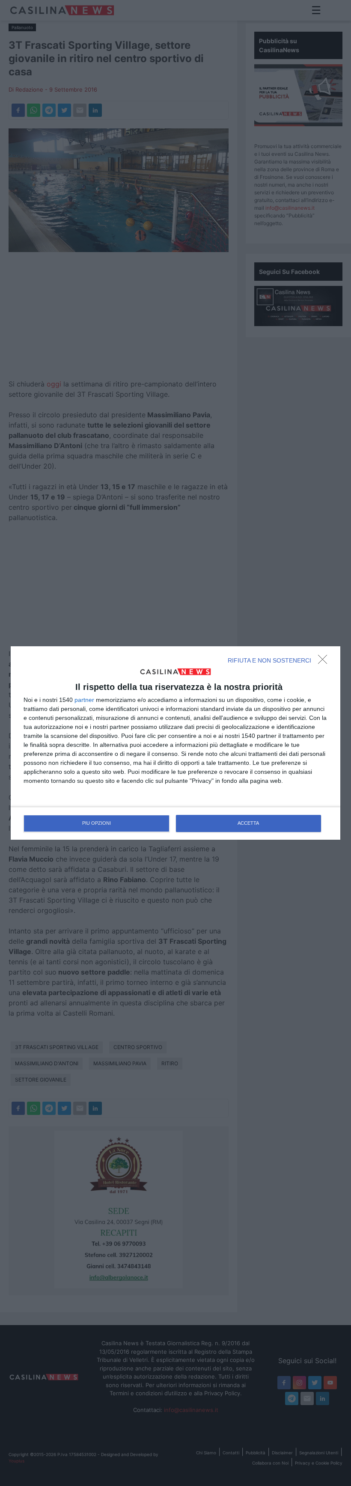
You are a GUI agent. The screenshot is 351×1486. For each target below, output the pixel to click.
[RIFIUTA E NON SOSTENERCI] (325, 662)
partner (84, 700)
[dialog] (175, 743)
